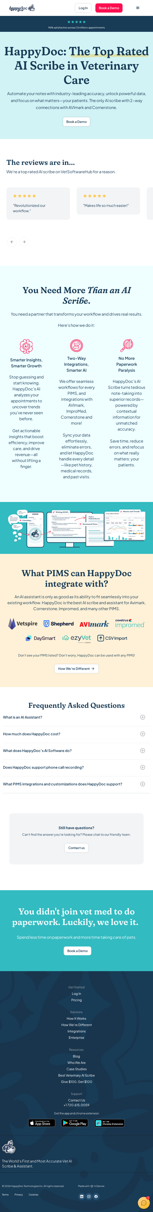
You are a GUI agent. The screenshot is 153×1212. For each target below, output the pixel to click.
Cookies (33, 1194)
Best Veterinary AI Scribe (76, 1075)
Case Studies (77, 1069)
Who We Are (77, 1062)
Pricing (76, 1000)
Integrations (77, 1031)
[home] (22, 8)
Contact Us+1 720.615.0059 (76, 1102)
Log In (83, 8)
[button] (138, 8)
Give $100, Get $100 (76, 1082)
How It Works (76, 1018)
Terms (5, 1194)
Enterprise (76, 1037)
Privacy (19, 1194)
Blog (76, 1056)
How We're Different (76, 1025)
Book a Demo (109, 8)
